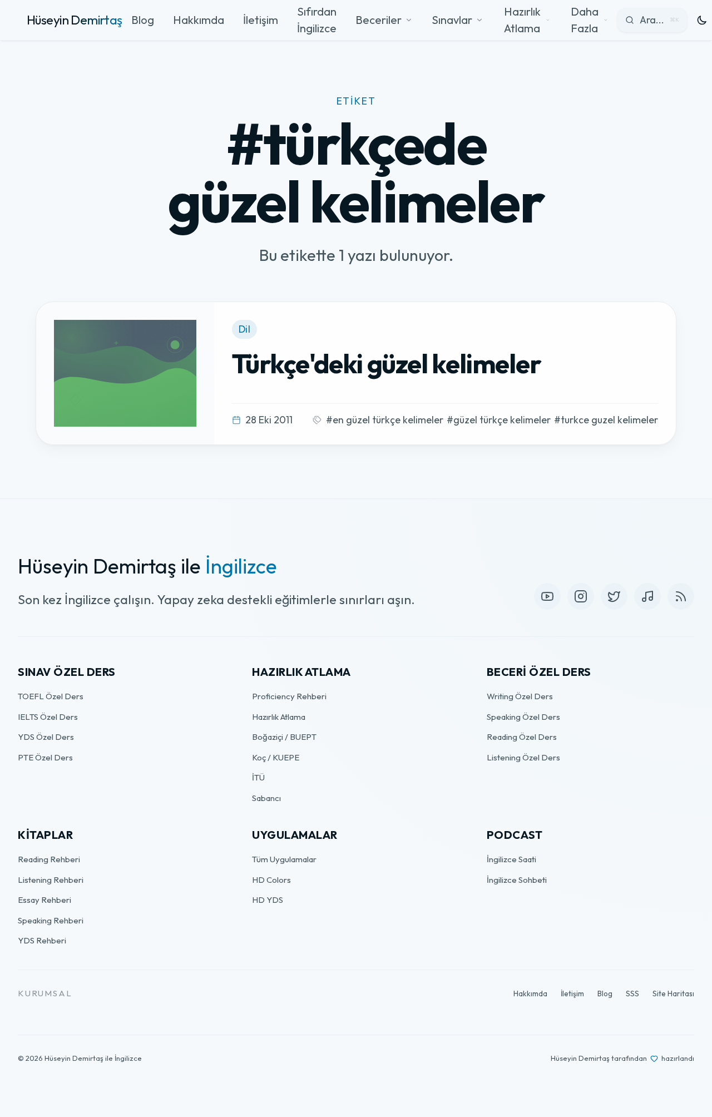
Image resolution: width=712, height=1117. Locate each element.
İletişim (260, 20)
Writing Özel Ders (520, 696)
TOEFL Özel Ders (50, 696)
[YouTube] (547, 596)
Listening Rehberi (50, 879)
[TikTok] (647, 596)
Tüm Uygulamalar (284, 859)
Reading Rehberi (49, 859)
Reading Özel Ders (522, 737)
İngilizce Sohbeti (517, 879)
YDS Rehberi (42, 940)
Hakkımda (198, 20)
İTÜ (258, 777)
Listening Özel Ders (523, 757)
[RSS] (681, 596)
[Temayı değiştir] (702, 20)
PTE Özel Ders (45, 757)
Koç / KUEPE (275, 757)
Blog (142, 20)
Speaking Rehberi (50, 920)
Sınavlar (452, 20)
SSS (632, 994)
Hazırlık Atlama (278, 716)
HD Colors (271, 879)
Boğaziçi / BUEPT (284, 737)
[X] (614, 596)
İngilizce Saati (511, 859)
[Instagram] (580, 596)
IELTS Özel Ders (48, 716)
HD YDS (267, 899)
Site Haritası (673, 994)
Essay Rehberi (44, 899)
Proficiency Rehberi (289, 696)
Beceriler (378, 20)
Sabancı (266, 798)
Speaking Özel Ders (523, 716)
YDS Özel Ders (46, 737)
